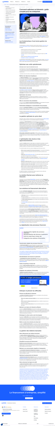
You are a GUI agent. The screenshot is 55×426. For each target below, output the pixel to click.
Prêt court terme (7, 28)
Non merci (3, 421)
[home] (5, 2)
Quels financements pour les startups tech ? (9, 38)
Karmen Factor (25, 411)
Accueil (5, 4)
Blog (8, 4)
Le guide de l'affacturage (36, 414)
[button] (12, 2)
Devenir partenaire (48, 409)
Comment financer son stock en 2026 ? (9, 35)
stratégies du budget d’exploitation (26, 89)
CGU (37, 423)
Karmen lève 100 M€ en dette (9, 33)
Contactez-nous (51, 423)
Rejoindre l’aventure (48, 411)
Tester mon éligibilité (29, 398)
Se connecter (40, 1)
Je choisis (10, 421)
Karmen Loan (25, 409)
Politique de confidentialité (22, 423)
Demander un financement (47, 1)
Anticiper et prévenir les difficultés (10, 21)
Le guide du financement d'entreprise (36, 410)
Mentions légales (5, 423)
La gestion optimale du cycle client (10, 11)
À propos (28, 1)
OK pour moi (16, 421)
